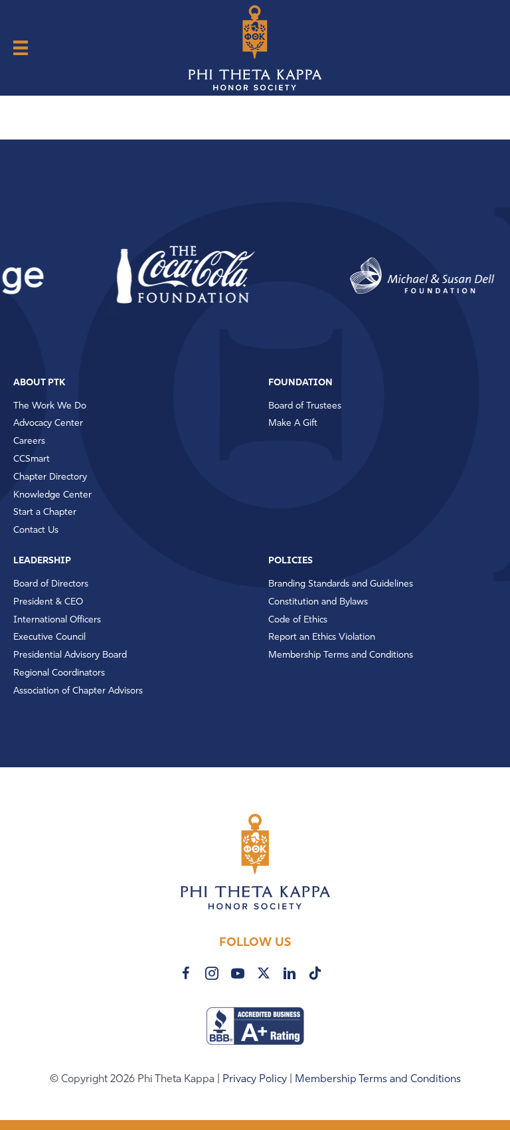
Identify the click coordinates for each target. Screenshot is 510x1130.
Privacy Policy (256, 1079)
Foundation (300, 383)
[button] (166, 276)
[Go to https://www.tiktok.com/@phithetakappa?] (315, 973)
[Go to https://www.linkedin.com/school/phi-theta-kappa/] (289, 973)
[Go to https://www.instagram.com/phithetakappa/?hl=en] (211, 973)
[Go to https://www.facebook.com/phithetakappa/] (186, 973)
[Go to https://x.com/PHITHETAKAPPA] (263, 973)
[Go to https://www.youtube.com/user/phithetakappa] (237, 973)
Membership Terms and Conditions (378, 1079)
